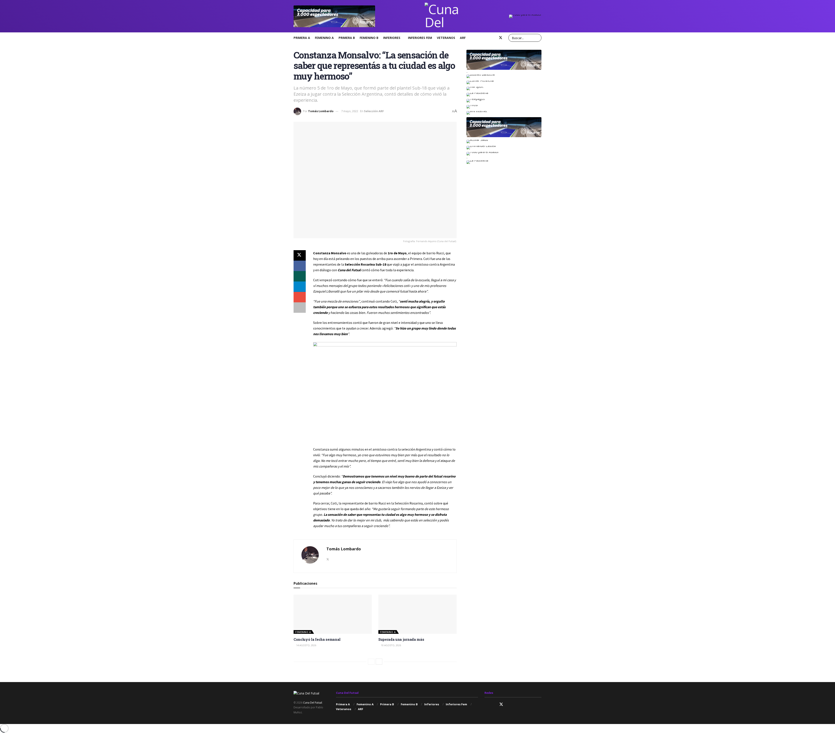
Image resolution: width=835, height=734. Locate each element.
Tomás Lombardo (321, 111)
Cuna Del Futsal (312, 702)
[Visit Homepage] (442, 16)
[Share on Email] (300, 297)
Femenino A (324, 38)
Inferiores (391, 38)
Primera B (347, 38)
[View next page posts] (379, 662)
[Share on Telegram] (300, 286)
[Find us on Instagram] (486, 37)
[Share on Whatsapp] (300, 276)
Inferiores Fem (420, 38)
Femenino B (369, 38)
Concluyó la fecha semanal (317, 639)
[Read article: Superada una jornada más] (417, 614)
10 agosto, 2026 (390, 645)
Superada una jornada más (401, 639)
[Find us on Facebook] (493, 37)
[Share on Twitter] (300, 255)
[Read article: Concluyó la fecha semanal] (333, 614)
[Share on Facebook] (300, 266)
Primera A (302, 38)
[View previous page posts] (371, 662)
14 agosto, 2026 (306, 645)
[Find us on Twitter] (500, 37)
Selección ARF (374, 111)
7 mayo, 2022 (349, 111)
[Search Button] (537, 38)
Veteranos (446, 38)
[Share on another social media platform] (300, 307)
